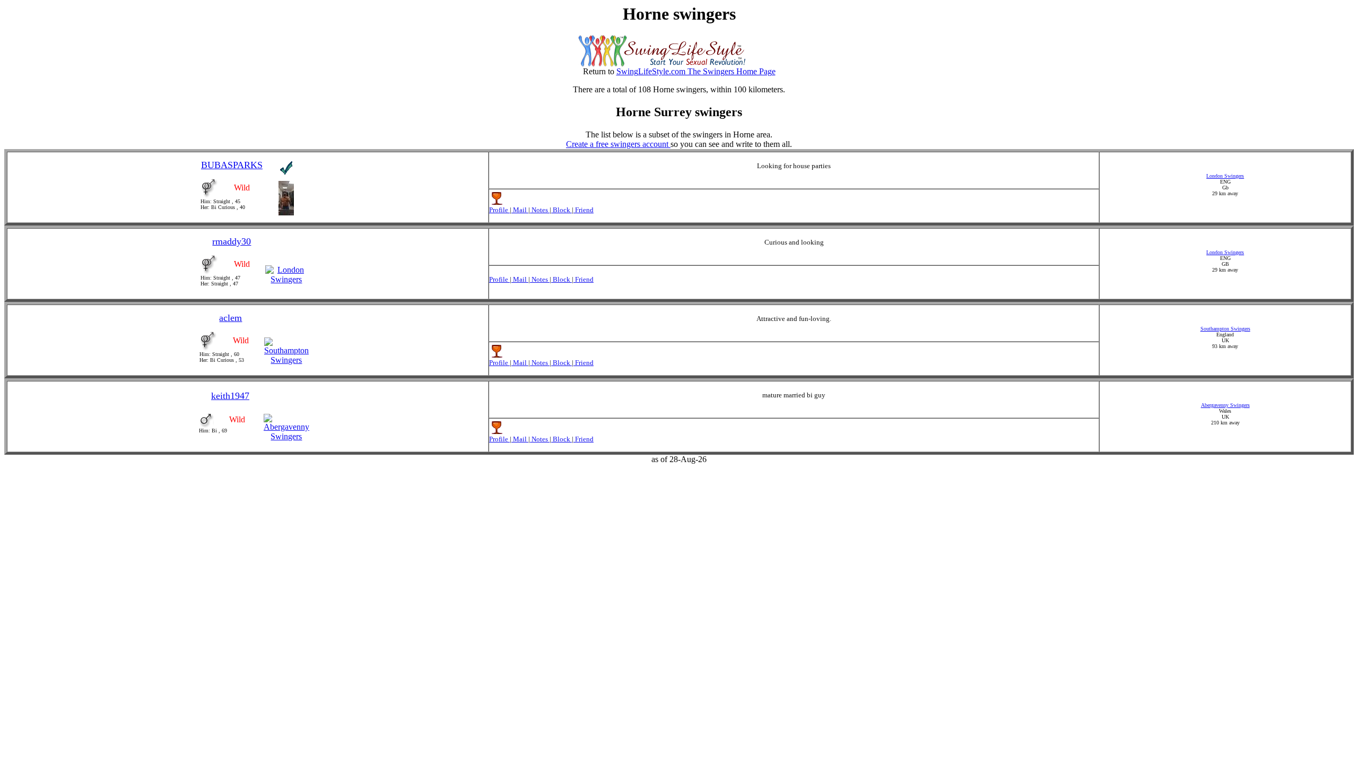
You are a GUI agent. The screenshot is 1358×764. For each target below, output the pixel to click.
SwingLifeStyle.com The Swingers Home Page (696, 71)
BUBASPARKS (232, 165)
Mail (519, 210)
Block (561, 210)
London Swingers (1225, 176)
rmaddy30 (231, 241)
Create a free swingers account (618, 144)
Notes (540, 210)
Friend (583, 210)
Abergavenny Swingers (1225, 405)
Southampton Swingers (1225, 329)
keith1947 (230, 395)
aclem (230, 317)
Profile (499, 210)
